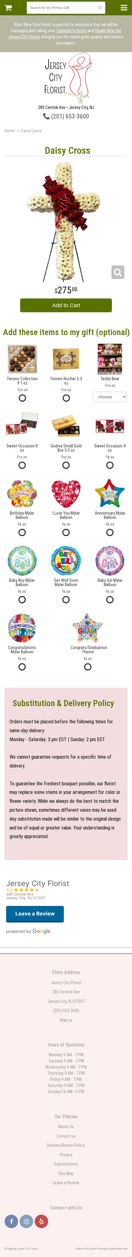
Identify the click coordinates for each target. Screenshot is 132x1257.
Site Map (66, 1173)
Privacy (66, 1154)
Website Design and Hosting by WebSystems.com (101, 1248)
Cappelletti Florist (71, 30)
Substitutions (66, 1164)
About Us (66, 1126)
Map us (66, 1020)
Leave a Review (66, 1182)
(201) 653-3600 (69, 116)
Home (10, 130)
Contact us (66, 1136)
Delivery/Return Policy (66, 1145)
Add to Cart (66, 305)
